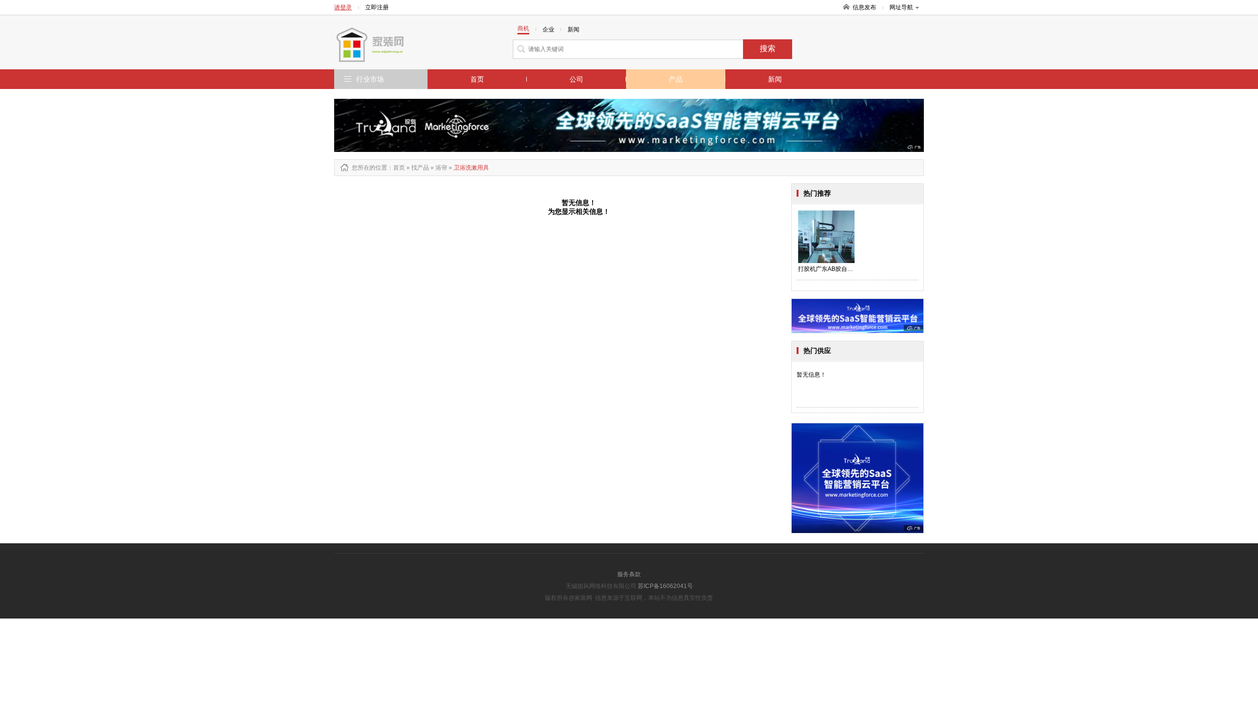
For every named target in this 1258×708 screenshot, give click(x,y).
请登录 (343, 7)
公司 (576, 79)
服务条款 (629, 574)
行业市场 (370, 79)
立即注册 (377, 7)
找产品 (420, 167)
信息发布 (864, 7)
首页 (477, 79)
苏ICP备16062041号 (665, 586)
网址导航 (901, 7)
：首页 (396, 167)
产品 (676, 79)
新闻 (775, 79)
